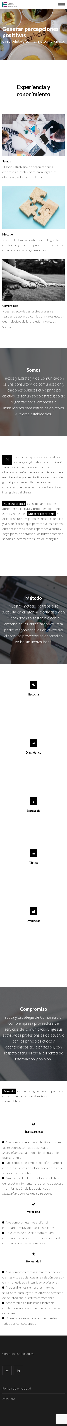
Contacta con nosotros (18, 1354)
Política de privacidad (16, 1388)
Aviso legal (9, 1398)
